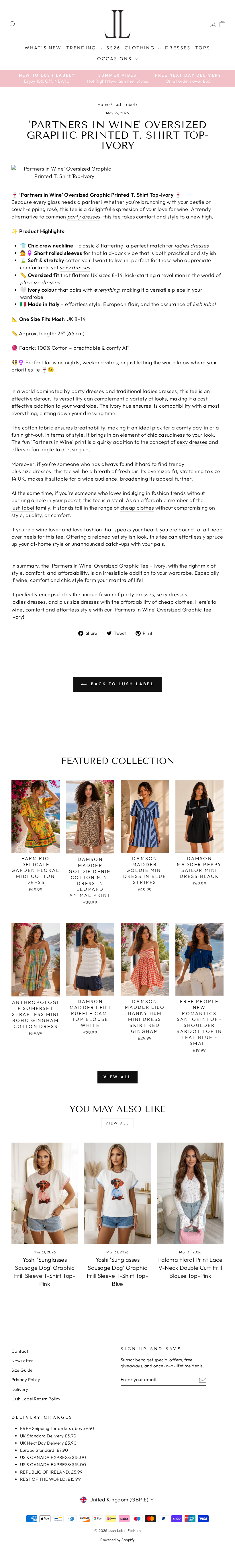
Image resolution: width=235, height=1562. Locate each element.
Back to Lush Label (121, 683)
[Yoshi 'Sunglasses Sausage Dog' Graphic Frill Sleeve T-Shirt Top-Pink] (44, 1193)
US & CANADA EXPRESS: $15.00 (53, 1457)
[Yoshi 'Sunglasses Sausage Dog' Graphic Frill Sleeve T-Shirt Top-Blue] (117, 1193)
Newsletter (22, 1360)
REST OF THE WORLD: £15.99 (50, 1479)
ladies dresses (192, 245)
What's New (43, 48)
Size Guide (22, 1370)
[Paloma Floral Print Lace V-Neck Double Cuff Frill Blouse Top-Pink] (190, 1193)
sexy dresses (75, 267)
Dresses (178, 48)
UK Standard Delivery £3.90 (48, 1436)
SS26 (113, 48)
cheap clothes (137, 507)
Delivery (19, 1389)
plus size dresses (40, 282)
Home (103, 104)
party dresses (83, 216)
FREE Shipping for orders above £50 (57, 1428)
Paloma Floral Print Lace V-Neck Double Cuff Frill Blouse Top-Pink (190, 1267)
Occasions (115, 58)
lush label (204, 304)
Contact (19, 1351)
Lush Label (124, 104)
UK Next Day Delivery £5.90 (48, 1443)
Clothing (140, 48)
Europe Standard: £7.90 (44, 1450)
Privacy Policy (25, 1379)
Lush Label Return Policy (36, 1399)
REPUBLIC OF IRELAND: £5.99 (51, 1472)
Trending (82, 48)
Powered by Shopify (117, 1539)
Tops (203, 48)
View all (117, 1076)
